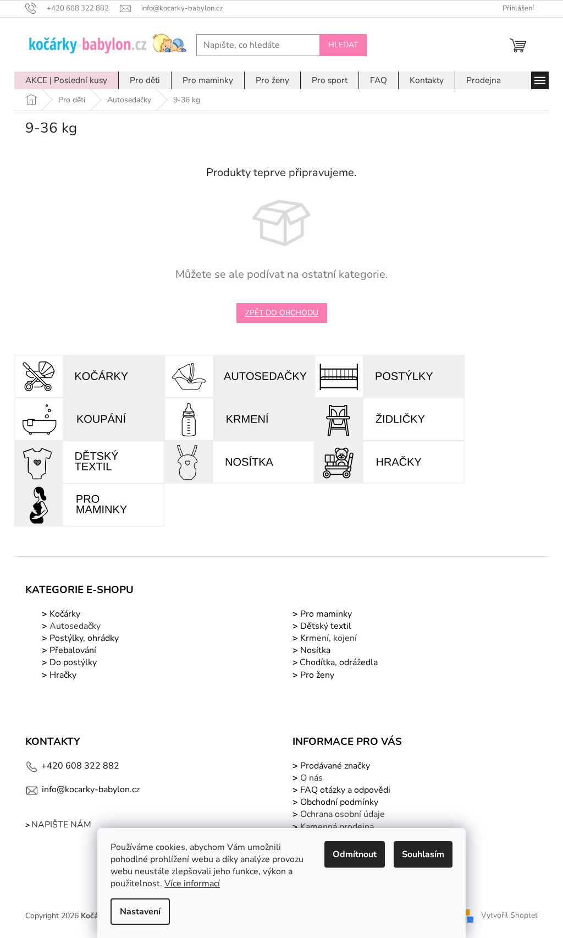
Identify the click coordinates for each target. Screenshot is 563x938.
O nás (311, 778)
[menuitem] (66, 80)
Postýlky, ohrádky (83, 638)
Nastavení (140, 912)
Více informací (192, 883)
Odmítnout (355, 854)
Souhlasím (423, 854)
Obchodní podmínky (339, 802)
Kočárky (63, 614)
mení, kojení (327, 638)
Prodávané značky (334, 766)
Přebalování (72, 650)
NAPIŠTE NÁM (61, 825)
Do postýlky (73, 662)
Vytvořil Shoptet (509, 915)
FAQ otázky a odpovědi (344, 790)
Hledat (343, 45)
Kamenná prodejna (337, 827)
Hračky (62, 675)
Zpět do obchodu (281, 313)
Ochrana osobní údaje (342, 814)
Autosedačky (75, 626)
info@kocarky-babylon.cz (91, 789)
